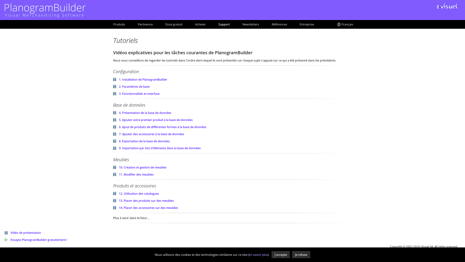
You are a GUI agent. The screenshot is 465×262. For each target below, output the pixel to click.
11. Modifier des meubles (136, 174)
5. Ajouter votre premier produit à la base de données (156, 120)
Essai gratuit (173, 24)
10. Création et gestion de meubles (143, 167)
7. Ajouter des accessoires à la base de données (151, 134)
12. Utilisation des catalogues (139, 194)
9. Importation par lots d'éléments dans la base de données (160, 148)
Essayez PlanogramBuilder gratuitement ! (39, 240)
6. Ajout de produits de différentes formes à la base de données (162, 127)
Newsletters (250, 24)
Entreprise (307, 24)
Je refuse (301, 255)
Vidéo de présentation (26, 233)
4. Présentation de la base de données (145, 113)
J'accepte (281, 255)
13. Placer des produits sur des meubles (146, 201)
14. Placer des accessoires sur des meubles (148, 208)
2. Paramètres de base (134, 87)
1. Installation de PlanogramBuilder (143, 80)
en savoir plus (258, 255)
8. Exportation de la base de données (144, 141)
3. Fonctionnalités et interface (139, 94)
